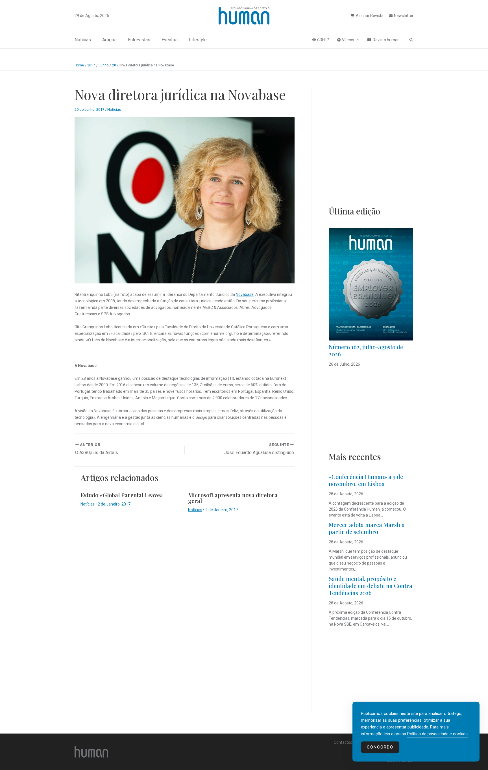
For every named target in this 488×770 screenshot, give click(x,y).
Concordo (380, 747)
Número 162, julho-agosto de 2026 (366, 350)
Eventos (170, 39)
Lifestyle (198, 39)
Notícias (83, 39)
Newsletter (403, 15)
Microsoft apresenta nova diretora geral (233, 497)
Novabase (245, 294)
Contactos (343, 742)
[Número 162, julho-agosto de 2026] (371, 284)
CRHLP (323, 40)
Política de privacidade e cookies (437, 733)
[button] (356, 39)
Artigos (109, 39)
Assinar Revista (370, 15)
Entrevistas (139, 39)
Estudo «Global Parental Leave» (121, 495)
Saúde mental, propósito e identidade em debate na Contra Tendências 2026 (370, 586)
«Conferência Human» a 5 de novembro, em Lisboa (366, 480)
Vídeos (348, 40)
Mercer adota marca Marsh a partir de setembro (367, 528)
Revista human (386, 40)
